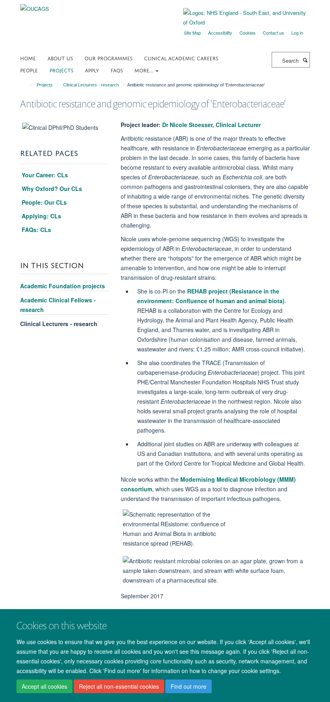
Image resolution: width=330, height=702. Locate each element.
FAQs (117, 70)
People (29, 70)
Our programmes (108, 58)
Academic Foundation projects (62, 286)
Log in (297, 32)
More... (144, 70)
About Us (60, 58)
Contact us (273, 32)
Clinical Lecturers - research (91, 84)
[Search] (305, 59)
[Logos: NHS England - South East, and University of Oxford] (240, 17)
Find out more (188, 686)
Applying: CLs (41, 216)
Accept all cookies (44, 686)
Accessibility (220, 32)
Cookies (247, 32)
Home (28, 58)
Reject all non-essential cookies (119, 686)
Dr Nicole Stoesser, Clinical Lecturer (211, 125)
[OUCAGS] (34, 6)
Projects (61, 70)
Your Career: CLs (45, 175)
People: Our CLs (43, 202)
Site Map (192, 32)
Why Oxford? (52, 189)
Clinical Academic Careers (181, 58)
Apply (92, 70)
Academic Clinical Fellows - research (58, 305)
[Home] (27, 84)
